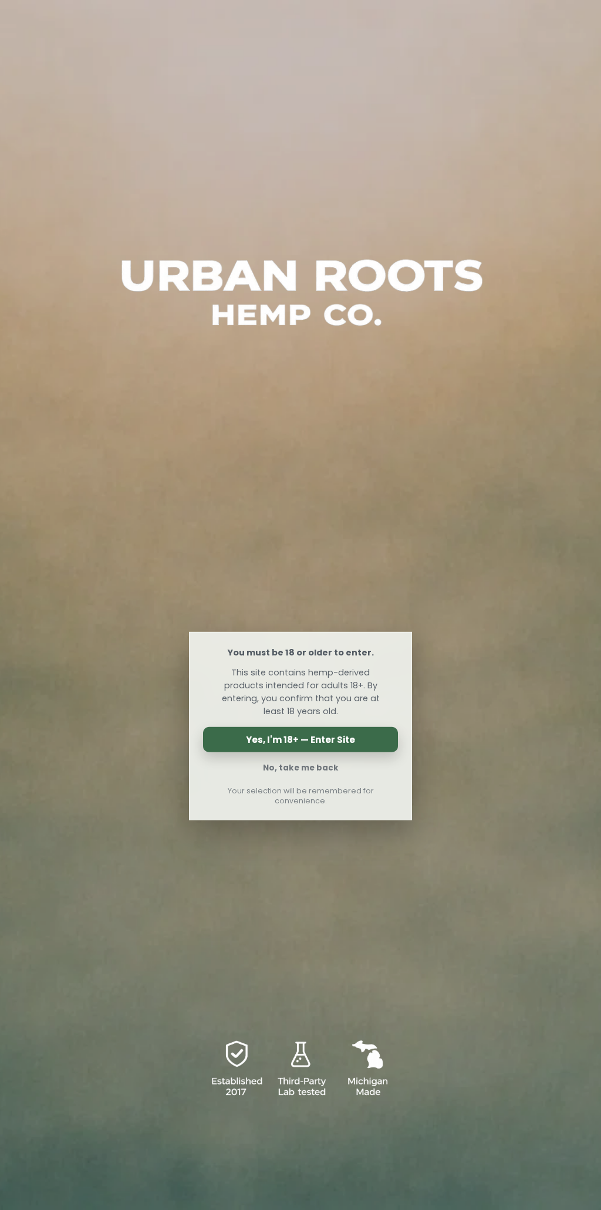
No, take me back (301, 767)
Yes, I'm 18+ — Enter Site (300, 740)
